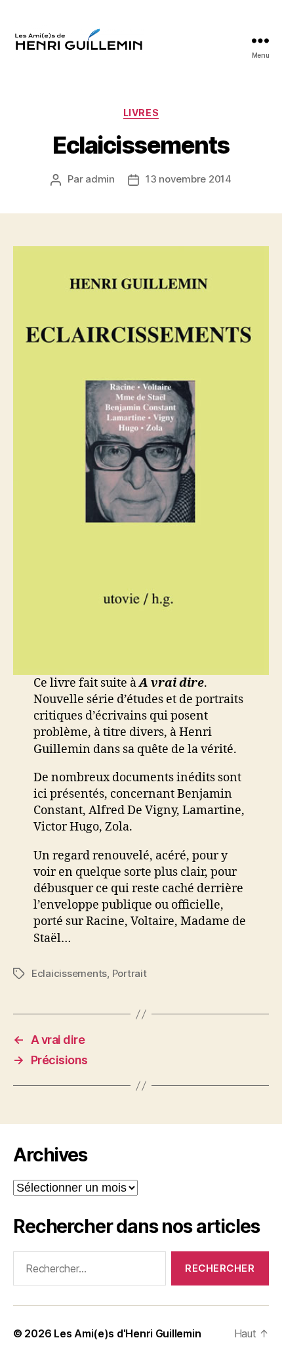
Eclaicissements (69, 973)
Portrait (129, 973)
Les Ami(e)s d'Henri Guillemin (127, 1333)
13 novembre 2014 (189, 179)
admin (100, 179)
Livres (141, 112)
